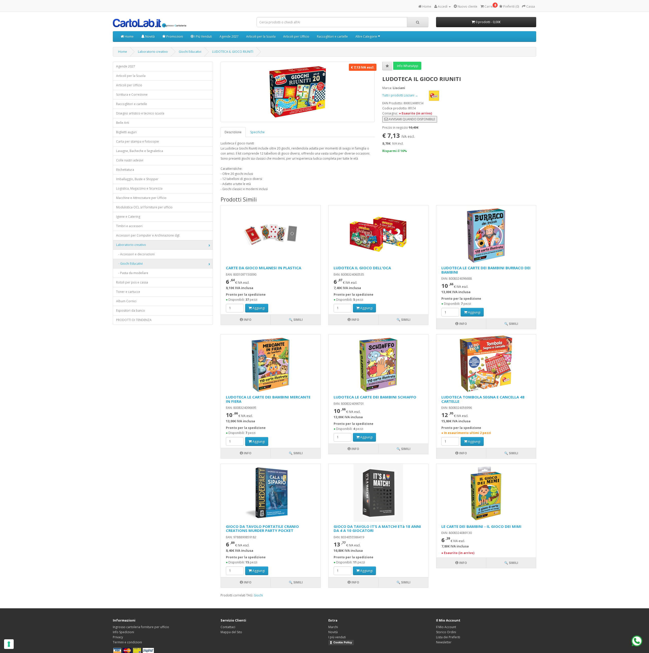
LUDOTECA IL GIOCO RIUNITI (232, 51)
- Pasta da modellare (132, 273)
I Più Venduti (203, 36)
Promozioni (174, 36)
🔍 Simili (296, 319)
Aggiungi (258, 308)
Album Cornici (126, 301)
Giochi (258, 595)
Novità (150, 36)
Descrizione (233, 132)
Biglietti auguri (126, 132)
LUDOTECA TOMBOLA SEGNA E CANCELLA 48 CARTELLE (483, 399)
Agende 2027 (229, 36)
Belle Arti (122, 123)
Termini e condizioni (127, 642)
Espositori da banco (130, 310)
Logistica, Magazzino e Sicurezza (139, 188)
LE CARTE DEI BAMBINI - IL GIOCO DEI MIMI (481, 526)
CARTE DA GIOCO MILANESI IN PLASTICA (263, 267)
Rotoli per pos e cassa (132, 282)
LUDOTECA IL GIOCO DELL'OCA (362, 267)
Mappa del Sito (231, 632)
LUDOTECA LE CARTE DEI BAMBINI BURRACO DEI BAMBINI (486, 270)
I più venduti (337, 637)
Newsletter (444, 642)
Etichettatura (125, 170)
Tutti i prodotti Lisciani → (400, 95)
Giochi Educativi (190, 51)
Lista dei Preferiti (448, 637)
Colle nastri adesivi (129, 160)
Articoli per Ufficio (296, 36)
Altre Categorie (366, 36)
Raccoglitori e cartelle (332, 36)
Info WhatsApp (407, 66)
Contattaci (228, 627)
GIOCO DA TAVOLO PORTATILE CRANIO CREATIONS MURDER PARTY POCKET (262, 528)
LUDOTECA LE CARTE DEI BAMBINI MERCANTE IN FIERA (268, 399)
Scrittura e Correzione (132, 94)
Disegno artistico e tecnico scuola (140, 113)
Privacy (118, 637)
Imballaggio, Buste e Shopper (137, 179)
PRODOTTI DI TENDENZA (134, 320)
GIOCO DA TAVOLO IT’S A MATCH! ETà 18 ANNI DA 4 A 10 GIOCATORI (377, 528)
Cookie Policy (342, 642)
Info (247, 319)
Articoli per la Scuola (261, 36)
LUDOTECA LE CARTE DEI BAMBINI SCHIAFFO (375, 396)
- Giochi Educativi (129, 263)
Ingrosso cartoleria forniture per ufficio (141, 627)
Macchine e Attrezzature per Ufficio (141, 198)
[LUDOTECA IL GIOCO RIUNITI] (298, 92)
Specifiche (257, 132)
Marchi (333, 627)
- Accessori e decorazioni (135, 254)
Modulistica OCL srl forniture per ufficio (144, 207)
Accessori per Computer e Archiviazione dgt (147, 235)
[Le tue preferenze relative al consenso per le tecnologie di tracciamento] (9, 644)
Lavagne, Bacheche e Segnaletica (139, 151)
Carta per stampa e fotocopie (137, 141)
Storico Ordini (446, 632)
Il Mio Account (446, 627)
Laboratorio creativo (153, 51)
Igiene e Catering (128, 216)
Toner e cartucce (128, 292)
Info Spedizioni (123, 632)
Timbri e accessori (129, 226)
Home (129, 36)
